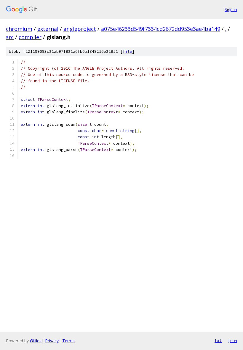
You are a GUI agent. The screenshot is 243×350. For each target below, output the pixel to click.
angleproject (79, 28)
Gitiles (35, 340)
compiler (30, 37)
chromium (19, 28)
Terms (68, 340)
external (47, 28)
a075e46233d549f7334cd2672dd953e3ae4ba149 (160, 28)
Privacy (52, 340)
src (10, 37)
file (127, 51)
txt (218, 340)
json (232, 340)
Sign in (231, 9)
